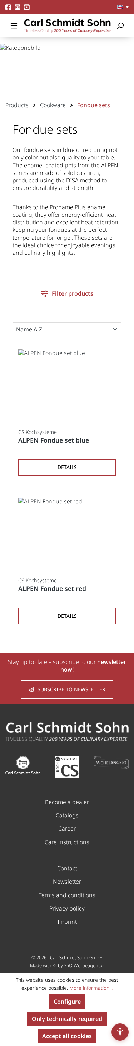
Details (67, 467)
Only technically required (67, 1019)
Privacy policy (67, 908)
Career (67, 828)
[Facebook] (8, 7)
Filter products (71, 293)
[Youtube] (27, 7)
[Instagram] (17, 7)
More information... (91, 987)
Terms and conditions (67, 895)
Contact (67, 868)
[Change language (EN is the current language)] (123, 7)
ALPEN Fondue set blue (53, 440)
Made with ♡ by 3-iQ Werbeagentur (67, 965)
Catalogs (67, 815)
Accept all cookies (67, 1036)
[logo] (67, 731)
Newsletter (67, 881)
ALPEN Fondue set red (52, 588)
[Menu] (14, 25)
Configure (67, 1002)
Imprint (67, 922)
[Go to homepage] (67, 25)
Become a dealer (67, 802)
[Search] (120, 25)
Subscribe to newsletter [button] (71, 689)
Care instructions (67, 842)
